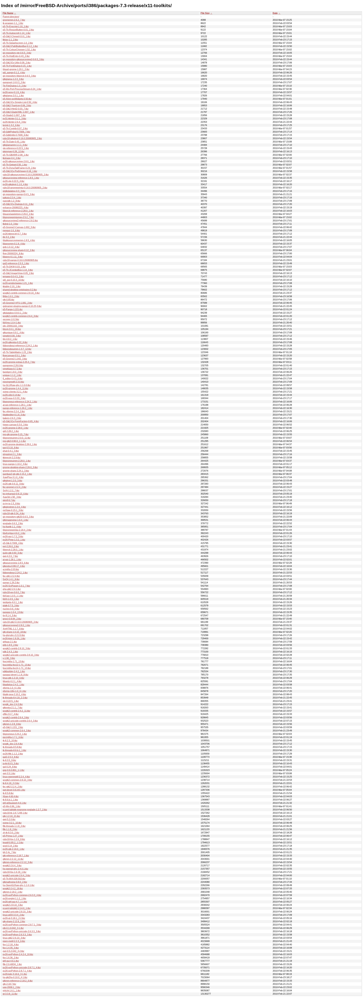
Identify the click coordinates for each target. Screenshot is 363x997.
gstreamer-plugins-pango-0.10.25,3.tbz (22, 306)
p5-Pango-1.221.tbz (13, 309)
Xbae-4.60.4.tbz (11, 796)
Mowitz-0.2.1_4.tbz (12, 681)
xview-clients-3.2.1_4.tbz (15, 392)
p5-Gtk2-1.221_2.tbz (13, 727)
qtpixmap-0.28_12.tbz (13, 151)
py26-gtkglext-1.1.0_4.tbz (15, 184)
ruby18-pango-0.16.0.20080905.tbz (20, 260)
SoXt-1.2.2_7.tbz (11, 490)
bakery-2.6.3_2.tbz (12, 418)
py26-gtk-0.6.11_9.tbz (13, 484)
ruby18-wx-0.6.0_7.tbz (14, 592)
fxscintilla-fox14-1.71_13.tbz (17, 668)
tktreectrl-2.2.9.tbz (11, 457)
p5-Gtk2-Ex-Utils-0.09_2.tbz (16, 62)
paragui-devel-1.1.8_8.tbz (15, 674)
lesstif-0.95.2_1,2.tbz (13, 842)
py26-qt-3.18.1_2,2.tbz (14, 918)
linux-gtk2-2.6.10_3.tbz (14, 938)
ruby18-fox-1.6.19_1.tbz (14, 872)
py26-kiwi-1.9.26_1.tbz (14, 638)
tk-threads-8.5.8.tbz (12, 747)
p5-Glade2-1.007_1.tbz (14, 115)
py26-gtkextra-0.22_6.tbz (15, 342)
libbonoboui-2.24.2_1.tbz (15, 572)
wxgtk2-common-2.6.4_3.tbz (17, 730)
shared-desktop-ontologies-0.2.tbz (20, 289)
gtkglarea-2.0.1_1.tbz (13, 95)
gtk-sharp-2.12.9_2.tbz (14, 921)
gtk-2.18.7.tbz (9, 984)
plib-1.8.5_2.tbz (10, 645)
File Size (205, 13)
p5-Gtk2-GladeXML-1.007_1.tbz (19, 112)
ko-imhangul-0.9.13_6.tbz (15, 494)
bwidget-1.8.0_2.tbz (12, 372)
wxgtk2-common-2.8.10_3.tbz (17, 780)
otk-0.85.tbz (8, 299)
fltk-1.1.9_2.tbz (10, 829)
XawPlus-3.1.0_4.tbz (13, 477)
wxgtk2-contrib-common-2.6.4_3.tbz (20, 316)
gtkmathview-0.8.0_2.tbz (15, 882)
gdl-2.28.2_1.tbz (11, 431)
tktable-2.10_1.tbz (12, 286)
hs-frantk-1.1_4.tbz (12, 526)
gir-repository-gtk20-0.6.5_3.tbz (18, 517)
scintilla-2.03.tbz (11, 569)
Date (275, 13)
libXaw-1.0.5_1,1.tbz (13, 596)
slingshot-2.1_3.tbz (12, 454)
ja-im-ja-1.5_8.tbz (11, 503)
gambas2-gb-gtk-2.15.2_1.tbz (17, 474)
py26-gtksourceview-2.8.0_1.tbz (19, 161)
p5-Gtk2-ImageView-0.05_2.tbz (18, 273)
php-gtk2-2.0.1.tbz (12, 589)
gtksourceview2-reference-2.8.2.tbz (20, 220)
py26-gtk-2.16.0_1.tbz (13, 849)
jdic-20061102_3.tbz (13, 326)
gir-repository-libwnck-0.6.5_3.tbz (19, 76)
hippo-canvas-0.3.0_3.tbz (15, 424)
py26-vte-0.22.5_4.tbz (13, 181)
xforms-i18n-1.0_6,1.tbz (14, 691)
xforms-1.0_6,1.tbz (12, 688)
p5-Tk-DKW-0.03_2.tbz (14, 266)
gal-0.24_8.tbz (10, 767)
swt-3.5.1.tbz (9, 773)
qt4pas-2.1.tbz (10, 642)
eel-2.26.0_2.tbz (11, 546)
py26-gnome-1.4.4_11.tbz (15, 388)
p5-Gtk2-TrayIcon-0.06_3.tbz (17, 105)
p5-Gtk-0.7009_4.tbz (13, 543)
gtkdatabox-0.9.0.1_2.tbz (15, 313)
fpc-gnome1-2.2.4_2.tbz (14, 487)
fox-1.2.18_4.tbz (11, 944)
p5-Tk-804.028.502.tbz (14, 879)
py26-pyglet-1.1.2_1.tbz (14, 898)
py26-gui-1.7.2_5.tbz (13, 536)
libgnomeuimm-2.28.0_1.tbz (17, 461)
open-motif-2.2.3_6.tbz (14, 941)
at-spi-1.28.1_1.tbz (12, 559)
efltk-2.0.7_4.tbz (11, 714)
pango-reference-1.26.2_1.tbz (17, 408)
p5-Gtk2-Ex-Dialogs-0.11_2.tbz (18, 204)
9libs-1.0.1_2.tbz (11, 296)
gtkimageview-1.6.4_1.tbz (15, 520)
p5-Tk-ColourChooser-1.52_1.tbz (19, 49)
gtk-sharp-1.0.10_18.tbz (14, 632)
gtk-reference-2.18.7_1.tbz (16, 855)
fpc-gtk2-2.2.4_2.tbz (12, 786)
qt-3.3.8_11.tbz (10, 994)
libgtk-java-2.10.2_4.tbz (14, 694)
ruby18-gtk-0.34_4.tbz (14, 513)
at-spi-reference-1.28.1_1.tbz (17, 405)
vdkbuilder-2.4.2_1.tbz (14, 671)
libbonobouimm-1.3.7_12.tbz (17, 349)
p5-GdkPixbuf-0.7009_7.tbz (16, 132)
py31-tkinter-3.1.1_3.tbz (14, 118)
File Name (8, 13)
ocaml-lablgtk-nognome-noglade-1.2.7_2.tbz (25, 809)
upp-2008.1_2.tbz (11, 987)
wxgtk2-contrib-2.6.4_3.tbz (16, 717)
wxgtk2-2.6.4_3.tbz (12, 865)
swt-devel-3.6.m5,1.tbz (14, 790)
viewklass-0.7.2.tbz (12, 369)
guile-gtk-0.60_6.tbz (13, 553)
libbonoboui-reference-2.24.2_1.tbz (20, 345)
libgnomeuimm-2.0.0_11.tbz (16, 438)
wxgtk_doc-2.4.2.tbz (13, 704)
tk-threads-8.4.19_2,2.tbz (15, 697)
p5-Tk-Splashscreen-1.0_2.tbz (18, 43)
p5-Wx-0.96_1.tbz (11, 806)
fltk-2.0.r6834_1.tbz (12, 964)
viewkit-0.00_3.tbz (12, 336)
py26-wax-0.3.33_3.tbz (14, 398)
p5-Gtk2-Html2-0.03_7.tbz (16, 109)
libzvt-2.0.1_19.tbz (12, 329)
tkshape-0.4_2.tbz (12, 158)
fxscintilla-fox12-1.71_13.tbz (17, 665)
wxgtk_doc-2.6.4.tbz (13, 744)
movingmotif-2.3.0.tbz (13, 382)
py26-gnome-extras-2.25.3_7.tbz (19, 362)
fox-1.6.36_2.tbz (11, 957)
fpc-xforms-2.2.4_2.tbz (14, 411)
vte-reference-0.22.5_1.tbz (16, 148)
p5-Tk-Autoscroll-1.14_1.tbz (16, 33)
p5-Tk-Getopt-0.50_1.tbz (15, 164)
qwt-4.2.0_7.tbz (10, 556)
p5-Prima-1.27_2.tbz (13, 836)
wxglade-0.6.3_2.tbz (13, 523)
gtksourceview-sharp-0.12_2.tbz (19, 250)
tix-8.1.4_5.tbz (10, 615)
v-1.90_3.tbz (9, 658)
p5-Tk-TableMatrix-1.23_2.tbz (17, 352)
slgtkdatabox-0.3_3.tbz (14, 191)
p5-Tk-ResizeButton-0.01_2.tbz (18, 30)
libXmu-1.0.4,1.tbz (12, 322)
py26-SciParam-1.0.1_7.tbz (16, 586)
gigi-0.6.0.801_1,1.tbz (13, 770)
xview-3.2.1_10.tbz (12, 823)
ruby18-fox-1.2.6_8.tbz (14, 839)
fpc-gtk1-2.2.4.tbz (11, 576)
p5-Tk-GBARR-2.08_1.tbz (16, 155)
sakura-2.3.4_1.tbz (12, 197)
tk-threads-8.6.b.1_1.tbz (14, 750)
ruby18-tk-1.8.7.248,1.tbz (15, 813)
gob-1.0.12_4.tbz (11, 247)
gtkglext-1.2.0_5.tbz (12, 480)
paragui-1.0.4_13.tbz (13, 612)
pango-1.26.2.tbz (11, 582)
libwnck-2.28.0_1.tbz (13, 549)
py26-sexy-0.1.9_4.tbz (14, 92)
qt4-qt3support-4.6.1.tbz (14, 803)
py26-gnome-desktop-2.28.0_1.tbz (20, 444)
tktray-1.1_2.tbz (10, 39)
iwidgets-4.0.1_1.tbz (13, 602)
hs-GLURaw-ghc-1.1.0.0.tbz (17, 385)
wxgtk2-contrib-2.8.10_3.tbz (16, 648)
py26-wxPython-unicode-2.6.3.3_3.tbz (22, 931)
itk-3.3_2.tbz (9, 237)
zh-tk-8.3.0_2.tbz (11, 832)
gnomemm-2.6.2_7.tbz (14, 20)
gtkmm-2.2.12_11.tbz (13, 859)
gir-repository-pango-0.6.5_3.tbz (19, 194)
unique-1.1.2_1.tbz (12, 375)
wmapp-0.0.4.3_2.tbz (13, 276)
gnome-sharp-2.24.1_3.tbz (16, 471)
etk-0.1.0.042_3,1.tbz (13, 928)
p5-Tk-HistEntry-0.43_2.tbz (16, 56)
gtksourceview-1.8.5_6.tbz (16, 563)
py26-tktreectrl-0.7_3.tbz (15, 234)
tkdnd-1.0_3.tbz (10, 224)
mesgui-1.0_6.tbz (11, 230)
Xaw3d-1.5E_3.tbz (12, 497)
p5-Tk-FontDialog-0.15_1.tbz (17, 66)
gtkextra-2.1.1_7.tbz (12, 707)
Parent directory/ (11, 16)
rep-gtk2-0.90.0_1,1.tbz (14, 441)
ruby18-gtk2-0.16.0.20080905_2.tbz (20, 622)
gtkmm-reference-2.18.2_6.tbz (18, 981)
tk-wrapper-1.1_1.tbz (13, 23)
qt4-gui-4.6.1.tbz (11, 961)
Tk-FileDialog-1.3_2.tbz (14, 86)
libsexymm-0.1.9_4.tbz (14, 244)
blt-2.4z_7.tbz (9, 852)
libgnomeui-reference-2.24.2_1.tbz (20, 401)
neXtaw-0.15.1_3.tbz (13, 510)
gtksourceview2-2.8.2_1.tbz (16, 625)
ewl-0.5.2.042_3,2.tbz (13, 951)
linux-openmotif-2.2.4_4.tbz (16, 776)
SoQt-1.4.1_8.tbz (11, 579)
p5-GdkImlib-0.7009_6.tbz (16, 135)
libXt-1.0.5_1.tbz (11, 599)
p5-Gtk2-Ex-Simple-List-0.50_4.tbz (20, 102)
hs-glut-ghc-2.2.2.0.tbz (14, 635)
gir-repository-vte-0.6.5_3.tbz (17, 53)
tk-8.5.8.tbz (8, 793)
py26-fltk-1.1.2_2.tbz (13, 754)
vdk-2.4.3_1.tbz (10, 651)
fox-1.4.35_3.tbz (11, 948)
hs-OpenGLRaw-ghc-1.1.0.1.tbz (18, 885)
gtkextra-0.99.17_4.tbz (14, 566)
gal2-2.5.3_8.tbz (11, 757)
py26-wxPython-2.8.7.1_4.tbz (17, 971)
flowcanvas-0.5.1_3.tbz (14, 355)
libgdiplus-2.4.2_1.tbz (13, 684)
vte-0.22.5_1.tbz (11, 701)
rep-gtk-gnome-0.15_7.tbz (16, 434)
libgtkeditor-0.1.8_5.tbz (14, 415)
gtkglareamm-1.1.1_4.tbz (15, 145)
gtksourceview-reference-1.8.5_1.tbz (21, 178)
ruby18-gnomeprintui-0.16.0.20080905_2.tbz (25, 187)
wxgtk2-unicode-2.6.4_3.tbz (16, 875)
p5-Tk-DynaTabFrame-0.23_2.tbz (19, 168)
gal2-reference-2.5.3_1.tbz (16, 263)
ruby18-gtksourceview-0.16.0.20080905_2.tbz (26, 174)
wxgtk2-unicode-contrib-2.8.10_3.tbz (21, 655)
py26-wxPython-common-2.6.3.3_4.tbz (22, 895)
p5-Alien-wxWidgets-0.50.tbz (17, 99)
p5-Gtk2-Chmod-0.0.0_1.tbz (16, 36)
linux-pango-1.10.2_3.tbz (15, 464)
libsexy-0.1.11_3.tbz (13, 257)
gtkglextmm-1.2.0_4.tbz (14, 507)
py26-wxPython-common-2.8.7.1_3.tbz (22, 924)
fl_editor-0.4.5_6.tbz (13, 378)
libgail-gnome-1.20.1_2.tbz (16, 69)
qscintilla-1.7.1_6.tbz (13, 737)
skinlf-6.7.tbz (9, 500)
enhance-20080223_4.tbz (16, 207)
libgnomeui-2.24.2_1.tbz (15, 734)
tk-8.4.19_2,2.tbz (11, 783)
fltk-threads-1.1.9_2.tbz (14, 826)
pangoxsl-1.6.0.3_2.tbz (14, 82)
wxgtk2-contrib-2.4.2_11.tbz (16, 711)
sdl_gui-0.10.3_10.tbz (13, 280)
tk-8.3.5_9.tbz (9, 760)
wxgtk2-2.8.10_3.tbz (13, 905)
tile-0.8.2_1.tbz (10, 339)
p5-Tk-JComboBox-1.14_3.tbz (18, 270)
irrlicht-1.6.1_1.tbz (12, 990)
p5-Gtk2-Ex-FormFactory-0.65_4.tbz (21, 421)
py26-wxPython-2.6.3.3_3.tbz (17, 934)
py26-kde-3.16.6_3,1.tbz (15, 974)
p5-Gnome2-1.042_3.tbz (15, 359)
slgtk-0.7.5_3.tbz (11, 605)
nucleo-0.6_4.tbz (11, 609)
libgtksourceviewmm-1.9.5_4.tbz (19, 240)
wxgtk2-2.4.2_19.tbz (13, 888)
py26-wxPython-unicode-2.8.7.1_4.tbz (22, 967)
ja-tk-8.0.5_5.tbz (11, 763)
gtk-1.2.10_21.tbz (11, 816)
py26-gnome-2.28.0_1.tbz (15, 428)
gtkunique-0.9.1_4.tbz (13, 332)
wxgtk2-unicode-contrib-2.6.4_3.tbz (20, 721)
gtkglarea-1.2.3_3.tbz (13, 79)
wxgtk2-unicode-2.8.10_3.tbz (17, 911)
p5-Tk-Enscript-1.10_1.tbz (16, 26)
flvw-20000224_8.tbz (13, 253)
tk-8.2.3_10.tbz (10, 740)
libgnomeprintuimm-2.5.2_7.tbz (18, 217)
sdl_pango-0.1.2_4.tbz (14, 72)
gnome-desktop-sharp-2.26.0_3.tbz (20, 467)
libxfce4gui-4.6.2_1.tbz (14, 533)
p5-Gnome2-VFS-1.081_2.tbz (17, 303)
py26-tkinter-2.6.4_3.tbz (14, 122)
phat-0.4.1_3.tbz (11, 451)
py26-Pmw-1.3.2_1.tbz (14, 540)
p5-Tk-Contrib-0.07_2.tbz (15, 128)
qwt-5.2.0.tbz (9, 819)
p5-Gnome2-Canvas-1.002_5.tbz (19, 227)
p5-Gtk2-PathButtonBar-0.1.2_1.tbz (20, 46)
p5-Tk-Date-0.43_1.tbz (14, 141)
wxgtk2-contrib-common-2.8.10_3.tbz (21, 293)
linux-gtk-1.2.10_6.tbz (13, 678)
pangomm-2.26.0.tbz (13, 365)
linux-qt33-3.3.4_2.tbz (13, 915)
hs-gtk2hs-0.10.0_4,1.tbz (15, 977)
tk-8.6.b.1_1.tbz (10, 799)
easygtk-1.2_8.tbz (11, 201)
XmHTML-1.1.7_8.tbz (13, 628)
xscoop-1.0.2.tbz (11, 319)
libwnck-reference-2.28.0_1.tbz (18, 211)
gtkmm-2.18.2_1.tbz (12, 892)
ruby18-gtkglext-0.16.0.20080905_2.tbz (22, 138)
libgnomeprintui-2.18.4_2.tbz (17, 530)
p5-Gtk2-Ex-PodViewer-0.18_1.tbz (20, 171)
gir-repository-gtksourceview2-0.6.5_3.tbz (23, 59)
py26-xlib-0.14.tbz (12, 395)
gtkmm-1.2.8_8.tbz (12, 724)
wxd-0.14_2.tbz (10, 846)
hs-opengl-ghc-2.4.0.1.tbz (15, 869)
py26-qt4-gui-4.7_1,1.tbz (15, 902)
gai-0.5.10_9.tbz (11, 447)
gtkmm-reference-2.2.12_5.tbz (18, 862)
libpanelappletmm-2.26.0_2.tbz (18, 214)
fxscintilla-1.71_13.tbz (14, 661)
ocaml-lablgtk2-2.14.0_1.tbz (16, 908)
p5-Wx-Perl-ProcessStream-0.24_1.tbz (22, 89)
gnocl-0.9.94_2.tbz (12, 619)
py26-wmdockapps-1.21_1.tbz (18, 283)
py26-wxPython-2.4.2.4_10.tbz (18, 954)
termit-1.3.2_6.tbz (11, 125)
